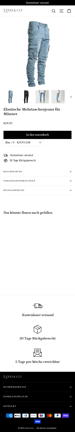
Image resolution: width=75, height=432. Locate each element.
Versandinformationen (19, 181)
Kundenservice (14, 387)
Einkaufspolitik (15, 397)
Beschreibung (12, 172)
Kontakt (9, 406)
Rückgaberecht (14, 190)
